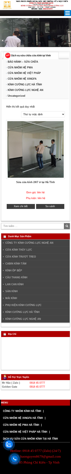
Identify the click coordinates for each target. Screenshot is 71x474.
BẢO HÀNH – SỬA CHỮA (23, 61)
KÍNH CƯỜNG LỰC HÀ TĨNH (25, 84)
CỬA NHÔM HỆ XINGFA (22, 78)
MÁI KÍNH (11, 298)
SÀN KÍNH (11, 291)
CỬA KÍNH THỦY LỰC (18, 249)
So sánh (50, 206)
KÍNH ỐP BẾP (13, 270)
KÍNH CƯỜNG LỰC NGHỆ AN (25, 90)
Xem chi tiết (21, 206)
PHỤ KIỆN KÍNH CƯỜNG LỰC (23, 305)
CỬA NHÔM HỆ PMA (20, 67)
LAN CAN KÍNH (14, 284)
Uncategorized (16, 95)
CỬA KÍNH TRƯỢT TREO (20, 256)
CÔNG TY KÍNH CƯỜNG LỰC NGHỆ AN (29, 242)
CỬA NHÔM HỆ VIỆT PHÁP (24, 73)
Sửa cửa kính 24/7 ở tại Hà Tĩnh (35, 182)
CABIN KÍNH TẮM (15, 263)
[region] (35, 32)
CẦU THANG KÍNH (16, 277)
